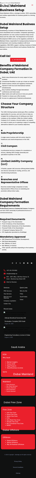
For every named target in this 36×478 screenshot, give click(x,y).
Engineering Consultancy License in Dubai (17, 335)
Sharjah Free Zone (12, 421)
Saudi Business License (15, 368)
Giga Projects (11, 366)
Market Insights (12, 362)
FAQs (21, 294)
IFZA (8, 418)
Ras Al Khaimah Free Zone (15, 423)
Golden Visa (7, 303)
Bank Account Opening (8, 297)
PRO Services (8, 291)
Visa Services (8, 294)
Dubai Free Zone (12, 414)
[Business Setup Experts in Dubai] (6, 5)
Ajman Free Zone (12, 416)
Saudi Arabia (23, 296)
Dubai (21, 299)
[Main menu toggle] (32, 5)
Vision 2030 (11, 364)
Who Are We (23, 291)
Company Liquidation (10, 301)
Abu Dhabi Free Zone (13, 420)
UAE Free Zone (11, 412)
